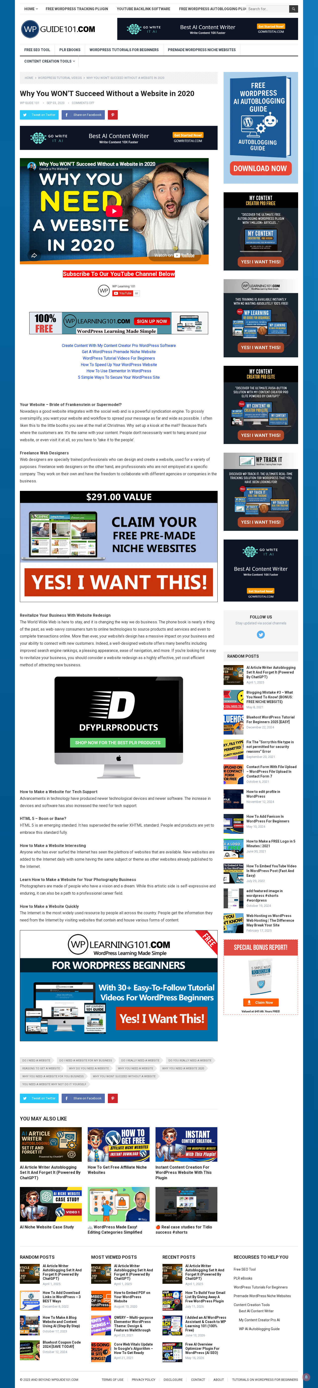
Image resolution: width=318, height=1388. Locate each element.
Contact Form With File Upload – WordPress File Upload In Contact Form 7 (271, 771)
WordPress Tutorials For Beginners (124, 50)
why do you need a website (89, 1068)
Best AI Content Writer (256, 1311)
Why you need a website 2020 (183, 1068)
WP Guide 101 (30, 103)
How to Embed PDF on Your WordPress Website (132, 1297)
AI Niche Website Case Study (47, 1227)
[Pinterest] (113, 115)
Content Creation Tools (48, 61)
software (175, 798)
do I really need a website (140, 1060)
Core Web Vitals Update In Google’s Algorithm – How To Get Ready (133, 1348)
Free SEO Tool (37, 50)
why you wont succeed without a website (124, 1076)
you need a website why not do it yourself (54, 1084)
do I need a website (36, 1060)
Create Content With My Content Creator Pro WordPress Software (119, 345)
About (218, 1380)
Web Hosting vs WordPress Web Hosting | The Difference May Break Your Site (270, 920)
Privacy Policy (143, 1380)
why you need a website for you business (53, 1076)
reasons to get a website (41, 1068)
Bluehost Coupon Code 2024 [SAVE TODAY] (62, 1344)
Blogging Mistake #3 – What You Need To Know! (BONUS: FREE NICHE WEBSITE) (269, 697)
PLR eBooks (69, 50)
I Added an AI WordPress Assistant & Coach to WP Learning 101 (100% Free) (205, 1324)
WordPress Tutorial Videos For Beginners (119, 358)
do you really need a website (189, 1060)
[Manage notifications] (306, 1377)
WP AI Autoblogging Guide (259, 1329)
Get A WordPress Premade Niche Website (119, 351)
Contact (198, 1380)
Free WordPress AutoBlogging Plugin (215, 9)
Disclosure (173, 1380)
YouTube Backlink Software (143, 9)
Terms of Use (112, 1380)
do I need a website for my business (85, 1060)
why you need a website (135, 1068)
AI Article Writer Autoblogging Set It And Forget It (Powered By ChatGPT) (50, 1172)
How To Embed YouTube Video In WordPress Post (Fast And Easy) (271, 871)
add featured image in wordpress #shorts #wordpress (264, 895)
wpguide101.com (64, 1380)
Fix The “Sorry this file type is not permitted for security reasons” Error (270, 746)
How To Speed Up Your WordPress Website (119, 364)
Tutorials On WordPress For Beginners (265, 1380)
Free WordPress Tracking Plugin (77, 9)
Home (29, 9)
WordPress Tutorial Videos (60, 78)
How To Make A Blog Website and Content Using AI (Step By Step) (61, 1322)
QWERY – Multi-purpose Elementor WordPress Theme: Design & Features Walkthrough (133, 1324)
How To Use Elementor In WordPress (118, 371)
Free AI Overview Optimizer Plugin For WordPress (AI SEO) (202, 1348)
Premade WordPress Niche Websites (202, 50)
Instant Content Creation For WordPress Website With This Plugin (184, 1172)
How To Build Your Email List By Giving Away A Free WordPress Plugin (205, 1297)
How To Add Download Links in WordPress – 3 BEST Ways (62, 1297)
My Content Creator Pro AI (259, 1320)
